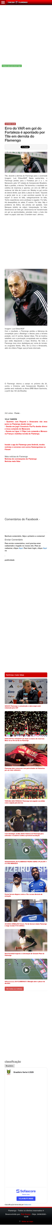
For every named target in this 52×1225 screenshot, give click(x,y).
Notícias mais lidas (12, 461)
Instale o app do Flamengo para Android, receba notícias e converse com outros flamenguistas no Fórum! (25, 447)
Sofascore (27, 1205)
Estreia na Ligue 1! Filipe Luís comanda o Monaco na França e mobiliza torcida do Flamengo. (26, 432)
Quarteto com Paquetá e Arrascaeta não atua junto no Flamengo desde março (26, 422)
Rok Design (26, 1214)
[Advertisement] (26, 34)
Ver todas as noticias (14, 989)
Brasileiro (10, 1066)
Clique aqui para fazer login (12, 66)
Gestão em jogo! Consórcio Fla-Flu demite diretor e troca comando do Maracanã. (26, 427)
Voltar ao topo (27, 1221)
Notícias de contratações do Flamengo (21, 459)
